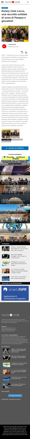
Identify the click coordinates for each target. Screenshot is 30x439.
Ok (15, 436)
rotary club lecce (6, 141)
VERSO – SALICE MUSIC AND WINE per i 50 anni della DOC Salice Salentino (19, 248)
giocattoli (14, 139)
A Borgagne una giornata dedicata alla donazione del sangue (19, 263)
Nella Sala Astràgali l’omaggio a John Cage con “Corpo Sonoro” (18, 256)
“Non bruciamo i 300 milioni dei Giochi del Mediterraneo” (18, 385)
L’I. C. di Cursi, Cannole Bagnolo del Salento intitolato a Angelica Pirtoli (19, 271)
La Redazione (12, 44)
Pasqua (20, 139)
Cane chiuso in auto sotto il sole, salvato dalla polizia (18, 277)
